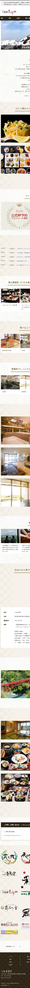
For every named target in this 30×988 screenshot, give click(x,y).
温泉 (10, 959)
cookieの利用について (5, 985)
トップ (10, 956)
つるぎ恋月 (6, 971)
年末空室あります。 (22, 261)
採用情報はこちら (10, 946)
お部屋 (10, 964)
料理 (10, 962)
